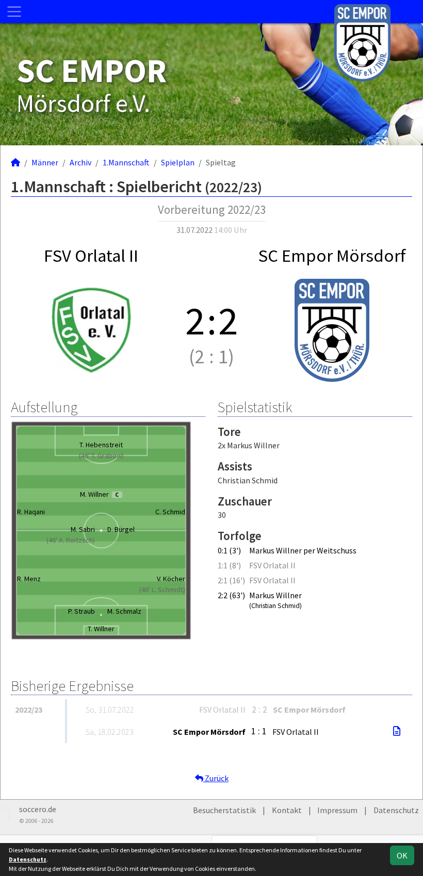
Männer (44, 162)
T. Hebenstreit (101, 444)
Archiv (80, 162)
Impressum (337, 810)
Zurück (216, 778)
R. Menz (29, 578)
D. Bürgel (121, 529)
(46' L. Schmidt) (162, 589)
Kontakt (287, 810)
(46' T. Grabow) (101, 455)
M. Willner (99, 494)
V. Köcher (171, 578)
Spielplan (177, 162)
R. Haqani (31, 511)
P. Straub (81, 611)
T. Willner (101, 628)
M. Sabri (83, 529)
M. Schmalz (124, 611)
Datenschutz (396, 810)
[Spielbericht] (396, 731)
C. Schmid (170, 511)
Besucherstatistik (224, 810)
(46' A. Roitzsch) (70, 540)
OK (402, 855)
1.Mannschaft (126, 162)
